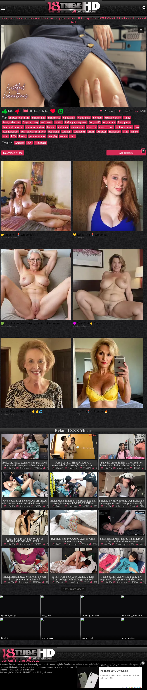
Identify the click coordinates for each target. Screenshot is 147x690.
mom (5, 136)
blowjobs (97, 117)
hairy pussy (124, 122)
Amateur (101, 131)
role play (52, 136)
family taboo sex (11, 122)
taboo (72, 136)
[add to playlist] (60, 111)
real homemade (10, 131)
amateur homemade (19, 117)
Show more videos (73, 588)
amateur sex (54, 117)
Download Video (13, 152)
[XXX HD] (73, 8)
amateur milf (38, 117)
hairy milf (94, 122)
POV (13, 136)
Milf (125, 131)
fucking (58, 122)
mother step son (124, 127)
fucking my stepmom (76, 122)
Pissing (22, 136)
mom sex (91, 127)
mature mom (77, 127)
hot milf (51, 127)
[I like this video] (4, 111)
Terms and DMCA (28, 661)
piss (137, 127)
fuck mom (46, 122)
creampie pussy (113, 117)
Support (7, 661)
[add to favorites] (52, 111)
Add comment (131, 152)
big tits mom (83, 117)
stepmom (66, 131)
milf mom (63, 127)
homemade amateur (13, 127)
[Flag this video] (25, 111)
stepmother (79, 131)
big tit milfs (69, 117)
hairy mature (109, 122)
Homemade (114, 131)
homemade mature (35, 127)
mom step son (106, 127)
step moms (53, 131)
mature (134, 131)
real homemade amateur (33, 131)
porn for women (37, 136)
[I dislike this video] (17, 111)
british (91, 131)
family (127, 117)
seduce (63, 136)
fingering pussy (30, 122)
